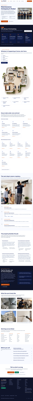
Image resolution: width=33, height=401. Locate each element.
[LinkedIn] (29, 398)
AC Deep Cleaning (11, 383)
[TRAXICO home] (3, 1)
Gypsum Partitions (19, 387)
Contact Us (26, 385)
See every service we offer (5, 169)
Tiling (17, 385)
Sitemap (16, 395)
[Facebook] (26, 398)
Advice (25, 384)
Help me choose (4, 62)
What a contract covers (5, 284)
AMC (25, 383)
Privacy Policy (2, 395)
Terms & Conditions (7, 395)
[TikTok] (31, 398)
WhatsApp (16, 372)
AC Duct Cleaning (11, 384)
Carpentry (18, 384)
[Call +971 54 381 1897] (26, 1)
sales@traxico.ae (12, 374)
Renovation (18, 386)
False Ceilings (18, 388)
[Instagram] (28, 398)
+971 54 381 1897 (5, 21)
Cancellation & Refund (12, 395)
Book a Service (11, 21)
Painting (18, 383)
